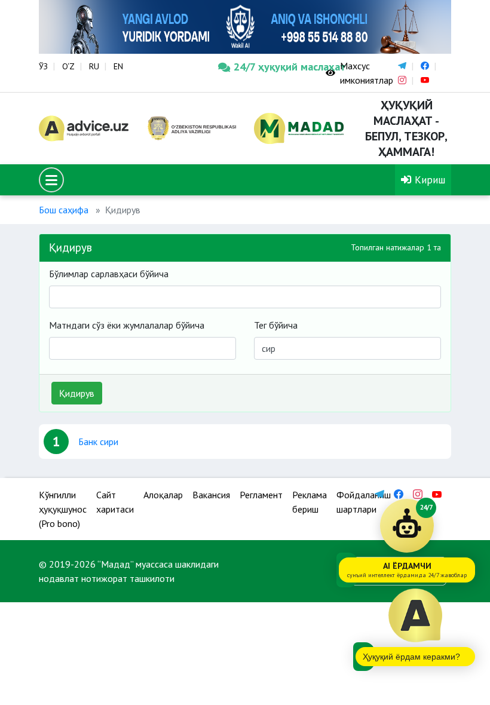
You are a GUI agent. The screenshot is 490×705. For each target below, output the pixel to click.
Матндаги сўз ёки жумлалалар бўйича (126, 325)
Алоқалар (163, 495)
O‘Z (68, 66)
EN (118, 66)
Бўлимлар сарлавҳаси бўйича (109, 274)
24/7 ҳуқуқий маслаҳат (271, 66)
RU (94, 66)
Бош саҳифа (63, 210)
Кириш (428, 179)
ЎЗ (43, 66)
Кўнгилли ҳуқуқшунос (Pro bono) (63, 509)
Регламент (261, 495)
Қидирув (76, 393)
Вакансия (211, 495)
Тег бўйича (276, 325)
